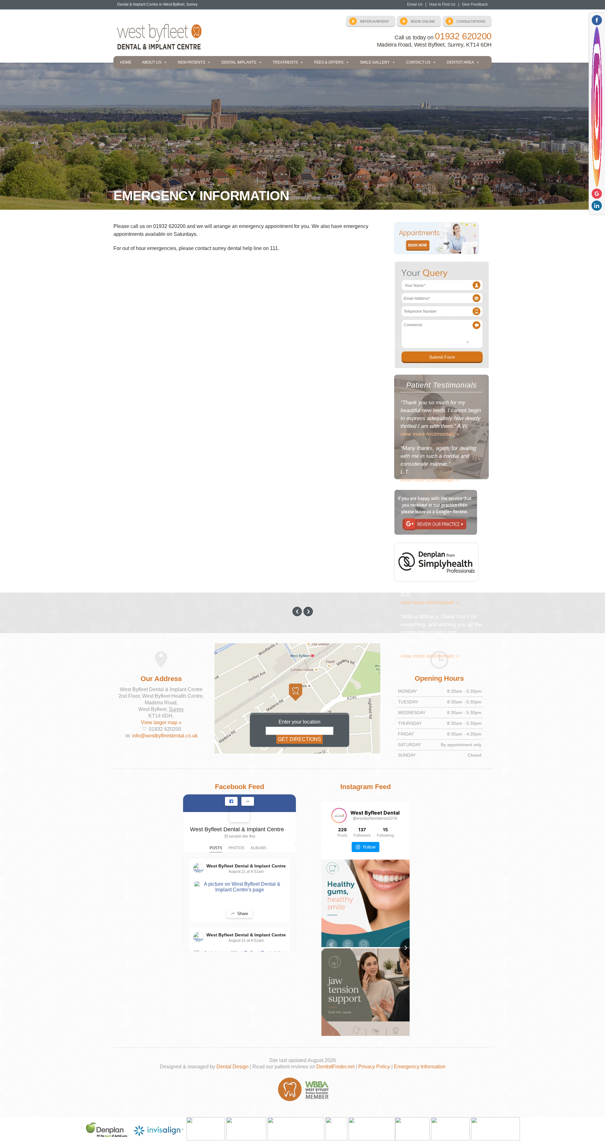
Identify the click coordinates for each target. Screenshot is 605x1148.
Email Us (415, 4)
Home (125, 62)
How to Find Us (442, 4)
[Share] (247, 801)
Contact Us (418, 62)
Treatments (285, 62)
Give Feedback (475, 4)
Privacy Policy (374, 1066)
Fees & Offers (328, 62)
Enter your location (299, 722)
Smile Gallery (375, 62)
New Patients (191, 62)
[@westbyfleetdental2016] (339, 815)
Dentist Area (460, 62)
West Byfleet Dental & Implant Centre (237, 829)
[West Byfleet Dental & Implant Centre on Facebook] (239, 812)
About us (151, 62)
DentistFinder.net (335, 1066)
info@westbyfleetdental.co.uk (165, 735)
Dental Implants (239, 62)
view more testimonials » (429, 434)
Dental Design (232, 1066)
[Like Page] (231, 801)
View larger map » (161, 722)
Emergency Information (420, 1066)
